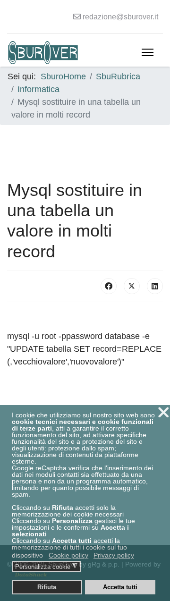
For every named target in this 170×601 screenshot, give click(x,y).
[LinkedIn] (155, 286)
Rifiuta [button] (46, 587)
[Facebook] (109, 286)
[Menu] (147, 52)
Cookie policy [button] (68, 555)
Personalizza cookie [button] (46, 566)
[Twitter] (132, 286)
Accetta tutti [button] (120, 587)
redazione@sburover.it (120, 16)
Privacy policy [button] (114, 555)
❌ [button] (163, 412)
